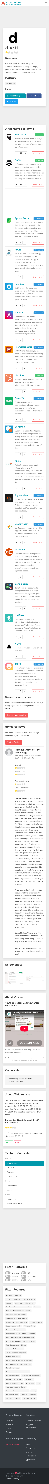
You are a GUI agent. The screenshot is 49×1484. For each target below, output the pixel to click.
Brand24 (19, 398)
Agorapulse (21, 495)
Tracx (18, 663)
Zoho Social (21, 584)
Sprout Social (22, 218)
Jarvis (18, 249)
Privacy (16, 1478)
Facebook (35, 96)
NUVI (18, 643)
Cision (18, 461)
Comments (11, 1199)
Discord (9, 1432)
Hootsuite (20, 134)
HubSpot (20, 375)
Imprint (29, 1452)
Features (10, 1172)
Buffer (18, 160)
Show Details (37, 153)
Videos (9, 1190)
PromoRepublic (23, 346)
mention (19, 284)
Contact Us (30, 1448)
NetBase (19, 615)
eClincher (20, 549)
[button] (46, 3)
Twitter (13, 101)
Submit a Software (33, 1420)
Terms (8, 1478)
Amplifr (19, 312)
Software (9, 1420)
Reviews (10, 1168)
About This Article (14, 1203)
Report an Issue (12, 1444)
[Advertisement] (24, 18)
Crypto (8, 1428)
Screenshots (12, 1185)
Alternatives (12, 1163)
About (28, 1444)
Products (9, 1424)
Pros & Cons (12, 1176)
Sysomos (20, 426)
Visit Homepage (17, 96)
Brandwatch (21, 524)
